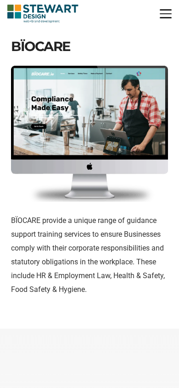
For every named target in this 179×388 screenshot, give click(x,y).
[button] (166, 14)
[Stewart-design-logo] (42, 14)
